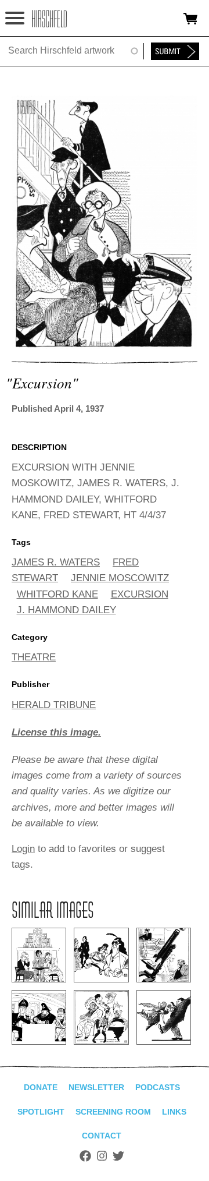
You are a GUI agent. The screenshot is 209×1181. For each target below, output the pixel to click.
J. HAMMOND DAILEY (66, 610)
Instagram (102, 1156)
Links (174, 1111)
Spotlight (40, 1111)
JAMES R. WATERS (56, 562)
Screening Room (113, 1111)
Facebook (85, 1156)
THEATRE (34, 657)
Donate (40, 1087)
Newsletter (96, 1087)
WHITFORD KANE (57, 594)
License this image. (56, 732)
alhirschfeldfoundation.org (49, 18)
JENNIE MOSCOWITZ (120, 578)
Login (23, 848)
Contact (101, 1135)
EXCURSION (139, 594)
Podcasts (157, 1087)
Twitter (118, 1156)
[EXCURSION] (104, 345)
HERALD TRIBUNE (54, 704)
